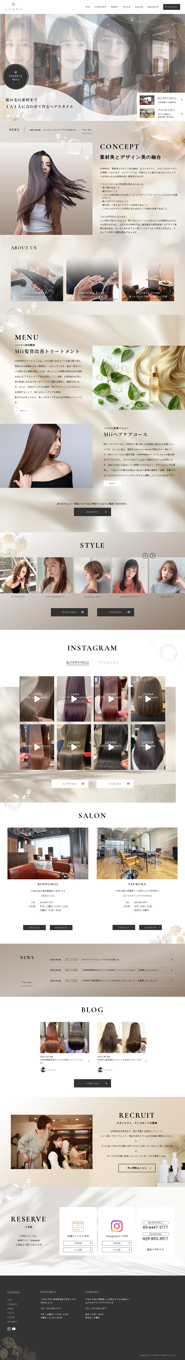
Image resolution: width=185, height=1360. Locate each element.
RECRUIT (153, 7)
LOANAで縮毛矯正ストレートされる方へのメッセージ (119, 1061)
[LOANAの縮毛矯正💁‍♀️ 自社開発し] (37, 747)
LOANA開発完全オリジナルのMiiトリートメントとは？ (61, 1061)
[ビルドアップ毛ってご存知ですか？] (148, 747)
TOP (87, 7)
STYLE (126, 7)
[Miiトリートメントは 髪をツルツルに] (111, 699)
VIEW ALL (92, 1083)
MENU (114, 7)
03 (18, 115)
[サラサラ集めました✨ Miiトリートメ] (37, 699)
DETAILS (34, 927)
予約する (15, 77)
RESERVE (173, 7)
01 (8, 115)
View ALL (87, 130)
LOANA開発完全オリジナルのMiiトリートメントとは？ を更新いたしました (120, 970)
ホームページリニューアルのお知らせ (60, 130)
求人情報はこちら (137, 1168)
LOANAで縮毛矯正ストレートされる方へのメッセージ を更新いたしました (119, 980)
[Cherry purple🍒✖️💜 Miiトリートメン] (74, 699)
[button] (145, 555)
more (23, 410)
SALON (139, 7)
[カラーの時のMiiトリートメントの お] (111, 747)
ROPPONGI (69, 612)
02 (13, 115)
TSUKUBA (115, 612)
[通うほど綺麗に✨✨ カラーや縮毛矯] (148, 699)
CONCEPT (100, 7)
